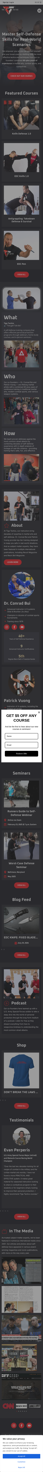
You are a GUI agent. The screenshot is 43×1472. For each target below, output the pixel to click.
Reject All (21, 1467)
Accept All (21, 1456)
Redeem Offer (21, 754)
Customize (21, 1462)
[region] (21, 1453)
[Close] (39, 712)
